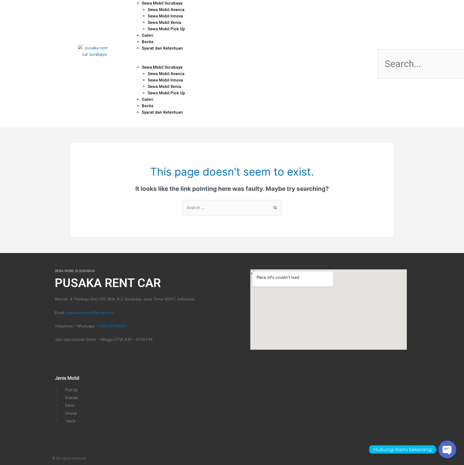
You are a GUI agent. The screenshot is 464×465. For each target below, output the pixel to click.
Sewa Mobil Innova (165, 16)
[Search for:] (232, 207)
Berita (147, 105)
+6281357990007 (111, 326)
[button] (257, 61)
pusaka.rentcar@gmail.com (90, 312)
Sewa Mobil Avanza (166, 9)
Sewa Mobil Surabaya (162, 67)
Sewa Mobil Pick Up (166, 29)
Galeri (147, 99)
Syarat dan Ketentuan (162, 48)
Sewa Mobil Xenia (164, 22)
